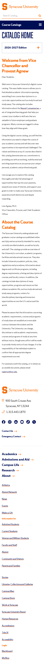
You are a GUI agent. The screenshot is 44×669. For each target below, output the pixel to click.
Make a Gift (7, 512)
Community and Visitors (13, 559)
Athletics (6, 485)
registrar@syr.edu (9, 372)
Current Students (9, 531)
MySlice (5, 658)
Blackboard (7, 651)
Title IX (5, 632)
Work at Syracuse (10, 605)
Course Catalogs (11, 25)
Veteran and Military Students (15, 538)
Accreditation (8, 625)
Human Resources (10, 618)
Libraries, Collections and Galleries (17, 584)
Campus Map (8, 591)
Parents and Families (11, 565)
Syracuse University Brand (14, 612)
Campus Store (8, 598)
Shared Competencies (29, 108)
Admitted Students (10, 524)
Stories (5, 577)
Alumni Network (9, 492)
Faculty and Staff (9, 545)
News (4, 499)
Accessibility (7, 639)
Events (5, 506)
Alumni (5, 552)
